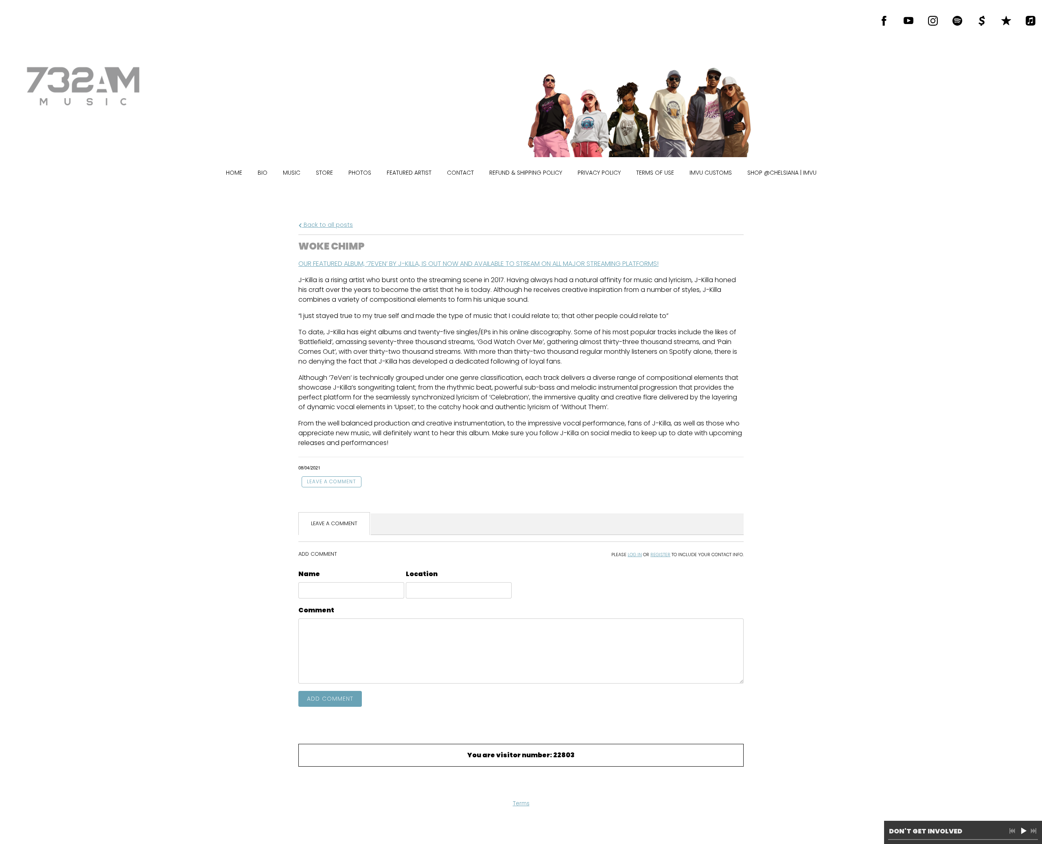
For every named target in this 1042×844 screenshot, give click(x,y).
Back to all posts (327, 225)
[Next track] (1033, 831)
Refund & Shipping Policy (525, 173)
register (660, 554)
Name (309, 574)
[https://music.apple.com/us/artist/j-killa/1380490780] (1030, 21)
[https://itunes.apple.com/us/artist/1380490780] (1006, 21)
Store (324, 173)
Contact (460, 173)
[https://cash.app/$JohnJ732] (982, 21)
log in (635, 554)
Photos (359, 173)
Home (234, 173)
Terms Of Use (655, 173)
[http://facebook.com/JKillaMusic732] (884, 21)
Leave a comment (331, 481)
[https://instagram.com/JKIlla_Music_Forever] (933, 21)
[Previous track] (1012, 831)
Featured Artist (409, 173)
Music (291, 173)
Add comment (330, 699)
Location (422, 574)
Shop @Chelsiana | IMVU (782, 173)
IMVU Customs (711, 173)
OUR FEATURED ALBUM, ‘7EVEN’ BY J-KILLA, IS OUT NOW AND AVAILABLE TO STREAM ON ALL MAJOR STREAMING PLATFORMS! (478, 263)
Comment (316, 610)
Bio (262, 173)
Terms (521, 803)
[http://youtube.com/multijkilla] (908, 21)
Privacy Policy (599, 173)
